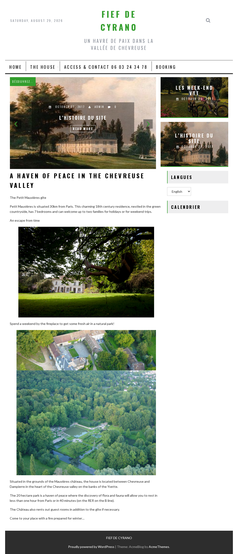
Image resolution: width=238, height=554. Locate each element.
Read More (83, 128)
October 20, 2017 (71, 107)
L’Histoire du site (194, 138)
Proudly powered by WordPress (91, 547)
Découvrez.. (23, 81)
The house (42, 67)
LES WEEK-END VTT (194, 90)
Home (15, 67)
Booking (166, 67)
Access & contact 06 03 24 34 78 (106, 67)
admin (100, 107)
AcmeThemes (159, 547)
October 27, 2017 (197, 146)
